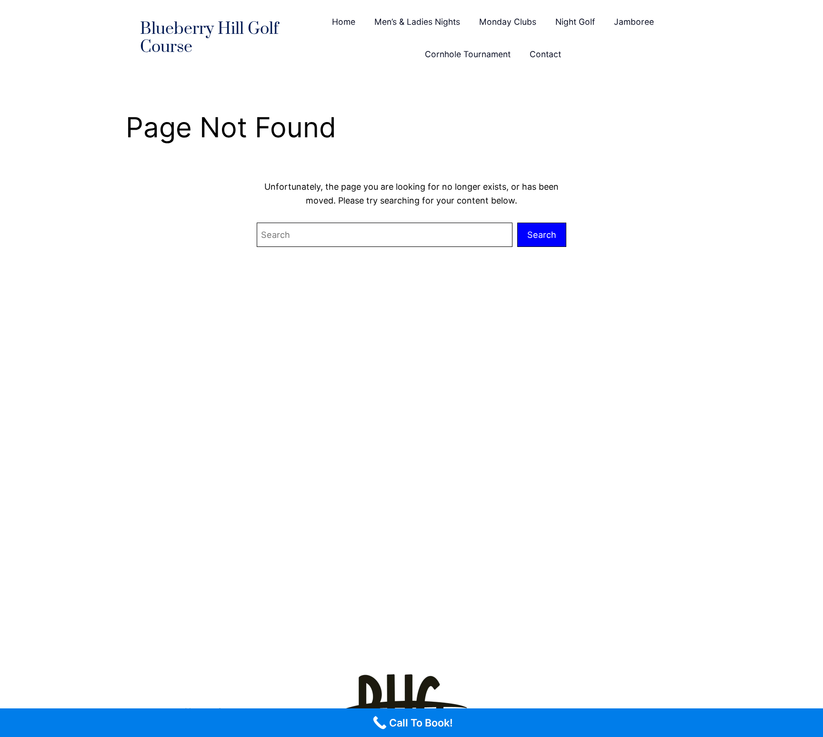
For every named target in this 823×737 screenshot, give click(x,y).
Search (541, 234)
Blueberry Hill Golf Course (209, 38)
